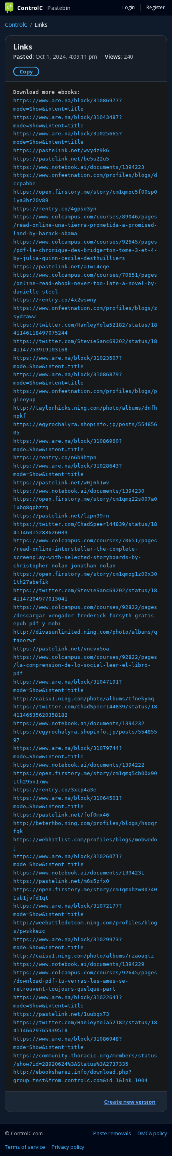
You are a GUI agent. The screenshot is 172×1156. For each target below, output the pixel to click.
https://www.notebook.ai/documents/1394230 (78, 491)
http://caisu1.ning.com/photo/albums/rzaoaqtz (83, 956)
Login (128, 7)
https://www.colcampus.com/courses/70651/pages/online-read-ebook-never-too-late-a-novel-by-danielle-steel (85, 283)
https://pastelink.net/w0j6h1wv (61, 483)
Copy (26, 71)
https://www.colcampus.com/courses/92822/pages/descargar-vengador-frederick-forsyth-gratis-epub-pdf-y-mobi (85, 615)
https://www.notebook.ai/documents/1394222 (78, 765)
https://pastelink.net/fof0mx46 (61, 815)
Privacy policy (68, 1146)
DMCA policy (152, 1133)
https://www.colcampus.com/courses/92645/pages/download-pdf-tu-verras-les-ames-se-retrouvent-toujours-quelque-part (85, 981)
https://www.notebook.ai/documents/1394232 (78, 723)
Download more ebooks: (85, 586)
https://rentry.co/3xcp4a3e (54, 790)
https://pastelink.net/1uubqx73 (61, 1014)
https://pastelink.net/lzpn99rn (61, 516)
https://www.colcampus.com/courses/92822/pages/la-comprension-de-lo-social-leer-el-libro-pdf (85, 665)
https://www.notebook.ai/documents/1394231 (78, 873)
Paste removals (112, 1133)
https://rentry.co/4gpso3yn (54, 209)
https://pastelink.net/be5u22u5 (61, 159)
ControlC (16, 24)
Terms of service (25, 1146)
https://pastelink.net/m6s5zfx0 (61, 881)
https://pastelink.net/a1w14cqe (61, 267)
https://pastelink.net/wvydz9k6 (61, 150)
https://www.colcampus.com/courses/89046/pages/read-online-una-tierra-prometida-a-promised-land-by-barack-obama (85, 225)
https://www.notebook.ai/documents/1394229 (78, 964)
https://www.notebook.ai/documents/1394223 (78, 167)
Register (155, 7)
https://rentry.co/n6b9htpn (54, 457)
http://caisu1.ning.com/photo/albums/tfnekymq (83, 699)
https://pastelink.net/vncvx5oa (61, 649)
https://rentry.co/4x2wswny (54, 300)
